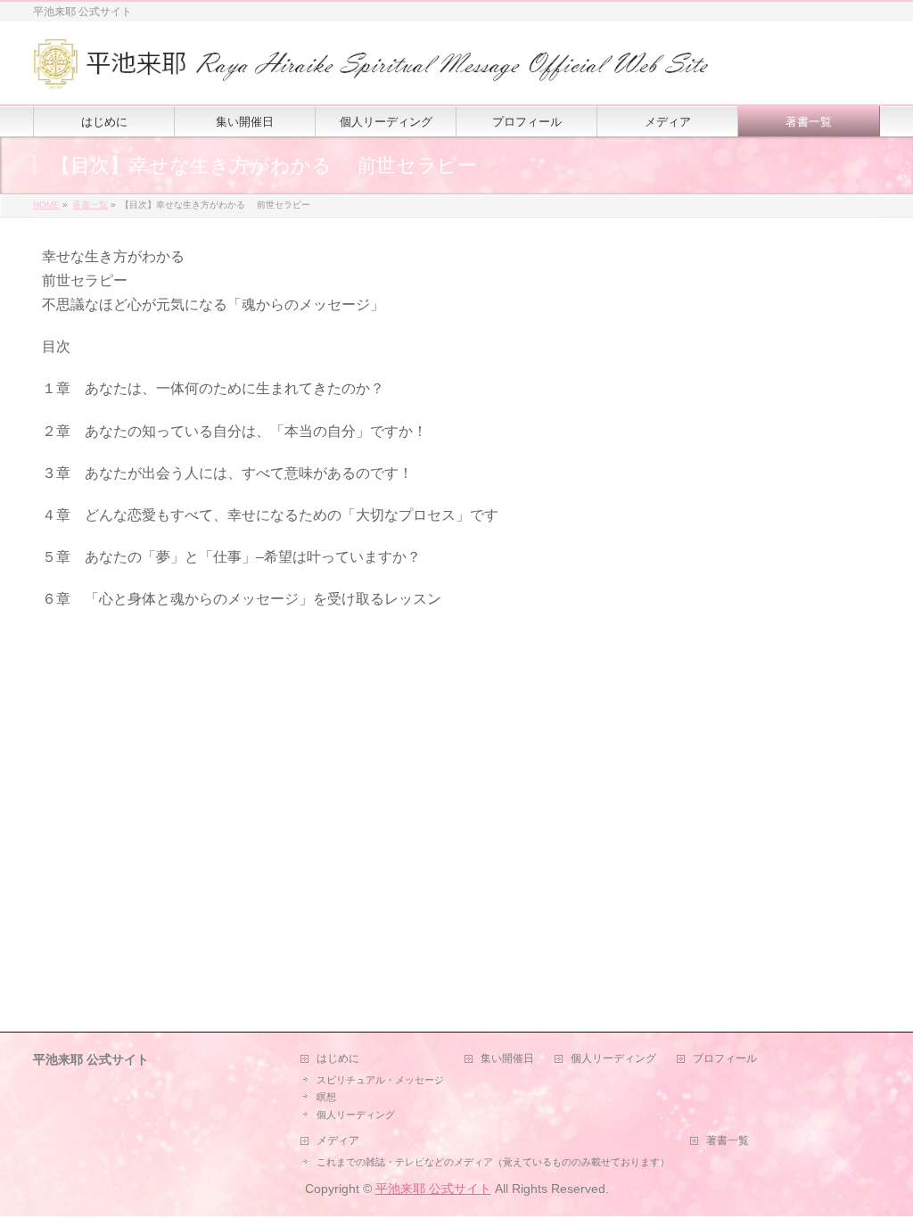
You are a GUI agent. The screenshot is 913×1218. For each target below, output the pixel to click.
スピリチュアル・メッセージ (380, 1079)
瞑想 (326, 1096)
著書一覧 (727, 1141)
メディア (338, 1141)
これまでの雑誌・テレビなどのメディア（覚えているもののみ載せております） (493, 1161)
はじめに (338, 1059)
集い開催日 (507, 1059)
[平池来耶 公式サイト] (372, 71)
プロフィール (725, 1059)
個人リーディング (356, 1114)
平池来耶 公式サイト (433, 1188)
